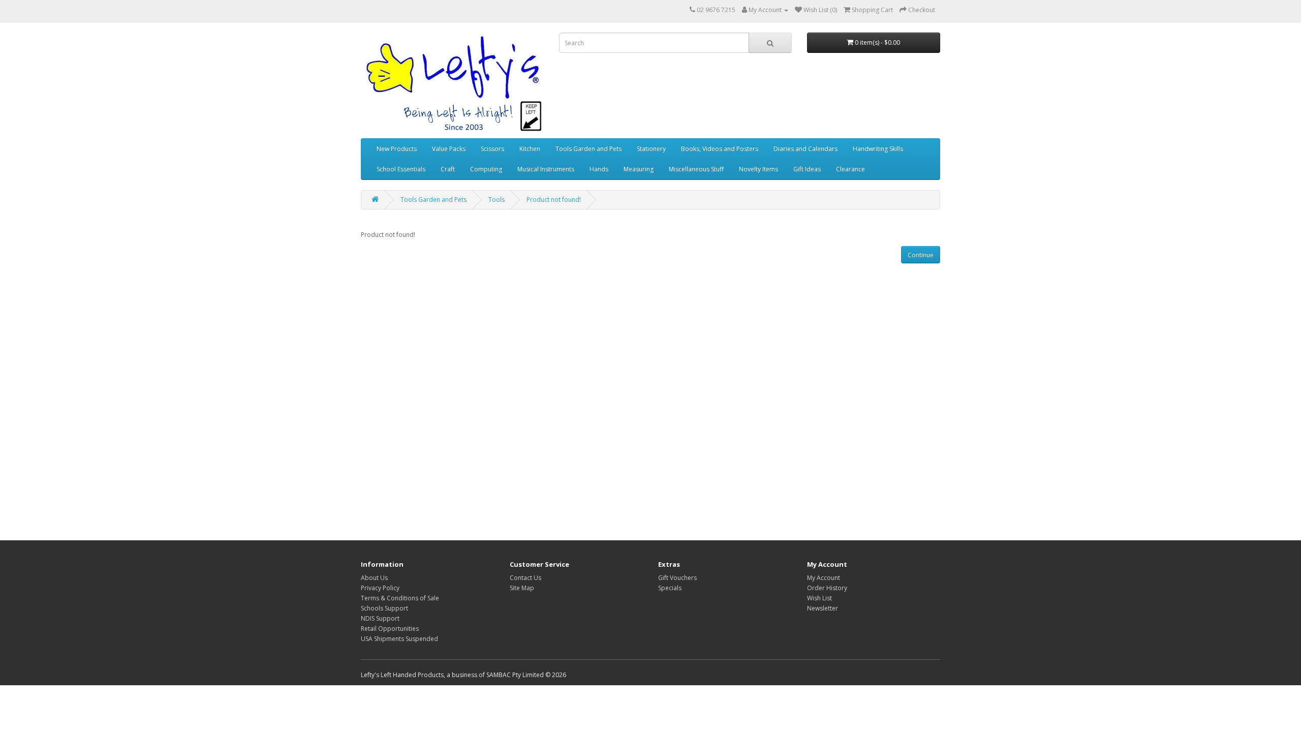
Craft (448, 169)
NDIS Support (380, 618)
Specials (670, 588)
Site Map (522, 588)
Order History (827, 588)
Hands (599, 169)
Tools (496, 199)
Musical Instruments (545, 169)
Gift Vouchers (677, 577)
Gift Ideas (807, 169)
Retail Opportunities (390, 628)
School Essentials (401, 169)
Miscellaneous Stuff (696, 169)
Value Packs (449, 148)
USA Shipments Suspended (399, 638)
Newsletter (822, 608)
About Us (374, 577)
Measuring (639, 169)
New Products (397, 148)
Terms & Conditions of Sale (400, 598)
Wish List (819, 598)
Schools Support (384, 608)
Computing (486, 169)
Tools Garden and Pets (588, 148)
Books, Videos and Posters (719, 148)
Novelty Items (758, 169)
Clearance (850, 169)
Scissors (492, 148)
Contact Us (525, 577)
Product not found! (553, 199)
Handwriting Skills (878, 148)
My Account (823, 577)
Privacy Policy (380, 588)
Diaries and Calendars (805, 148)
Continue (921, 255)
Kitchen (529, 148)
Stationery (651, 148)
